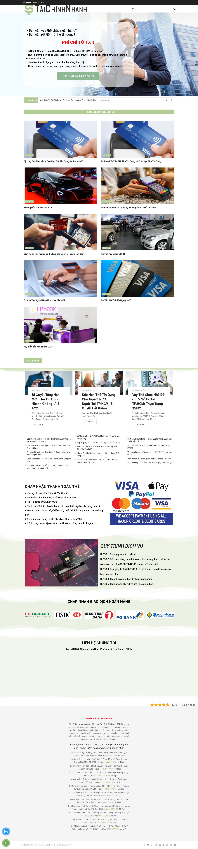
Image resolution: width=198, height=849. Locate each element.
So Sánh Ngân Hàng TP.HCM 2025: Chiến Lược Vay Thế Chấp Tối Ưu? (149, 440)
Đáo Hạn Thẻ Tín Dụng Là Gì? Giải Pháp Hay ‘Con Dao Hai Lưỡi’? (48, 446)
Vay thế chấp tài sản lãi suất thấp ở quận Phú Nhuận (149, 462)
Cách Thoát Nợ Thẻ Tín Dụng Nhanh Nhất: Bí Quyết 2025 (49, 460)
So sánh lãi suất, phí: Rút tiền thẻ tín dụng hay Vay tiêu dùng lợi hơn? (48, 453)
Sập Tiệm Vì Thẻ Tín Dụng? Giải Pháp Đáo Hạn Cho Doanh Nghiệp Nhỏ (68, 100)
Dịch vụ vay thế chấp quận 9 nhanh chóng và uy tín (149, 458)
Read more (39, 425)
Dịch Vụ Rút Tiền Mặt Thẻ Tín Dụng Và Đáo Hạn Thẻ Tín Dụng (131, 161)
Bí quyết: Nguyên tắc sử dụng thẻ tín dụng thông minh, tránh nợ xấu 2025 (47, 466)
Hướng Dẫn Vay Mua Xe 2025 (38, 207)
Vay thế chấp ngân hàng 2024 (38, 346)
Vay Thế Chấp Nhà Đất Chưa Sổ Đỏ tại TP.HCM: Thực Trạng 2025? (148, 401)
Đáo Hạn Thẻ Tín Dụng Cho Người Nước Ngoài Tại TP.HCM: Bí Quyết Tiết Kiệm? (99, 401)
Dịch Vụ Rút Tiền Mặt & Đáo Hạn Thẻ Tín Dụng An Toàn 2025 (53, 161)
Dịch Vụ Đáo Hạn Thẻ (90, 390)
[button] (26, 615)
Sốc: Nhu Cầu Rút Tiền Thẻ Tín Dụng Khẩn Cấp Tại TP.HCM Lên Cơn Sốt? (49, 440)
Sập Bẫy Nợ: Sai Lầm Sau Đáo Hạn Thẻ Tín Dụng (98, 442)
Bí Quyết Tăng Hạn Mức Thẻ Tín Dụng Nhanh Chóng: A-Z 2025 (46, 401)
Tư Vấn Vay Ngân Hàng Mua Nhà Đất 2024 (44, 300)
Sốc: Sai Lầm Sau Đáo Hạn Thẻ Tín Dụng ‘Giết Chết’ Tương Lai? (97, 447)
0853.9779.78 (38, 2)
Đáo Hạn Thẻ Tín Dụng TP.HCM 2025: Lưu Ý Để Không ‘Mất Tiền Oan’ (98, 461)
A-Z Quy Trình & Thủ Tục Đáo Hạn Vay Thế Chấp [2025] (148, 446)
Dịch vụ (29, 155)
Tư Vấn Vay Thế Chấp (140, 390)
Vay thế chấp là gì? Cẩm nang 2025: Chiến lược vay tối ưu (149, 453)
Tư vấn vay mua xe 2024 (113, 253)
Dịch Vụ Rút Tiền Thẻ (40, 390)
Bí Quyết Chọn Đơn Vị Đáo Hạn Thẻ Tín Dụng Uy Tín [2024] (98, 437)
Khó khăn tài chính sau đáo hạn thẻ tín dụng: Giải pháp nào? (98, 454)
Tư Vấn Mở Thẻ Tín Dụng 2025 (116, 300)
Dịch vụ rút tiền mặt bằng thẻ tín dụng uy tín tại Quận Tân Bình (54, 253)
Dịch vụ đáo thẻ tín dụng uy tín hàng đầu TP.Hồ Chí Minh (128, 207)
